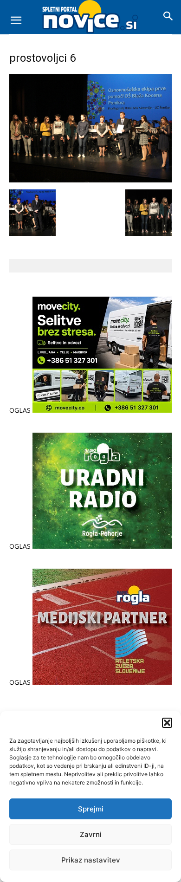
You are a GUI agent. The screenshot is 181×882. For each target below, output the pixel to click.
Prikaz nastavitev (90, 860)
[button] (167, 722)
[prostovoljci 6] (90, 180)
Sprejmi (90, 808)
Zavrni (91, 834)
